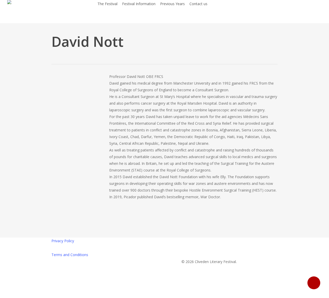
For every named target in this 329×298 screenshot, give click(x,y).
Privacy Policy (62, 240)
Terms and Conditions (69, 254)
